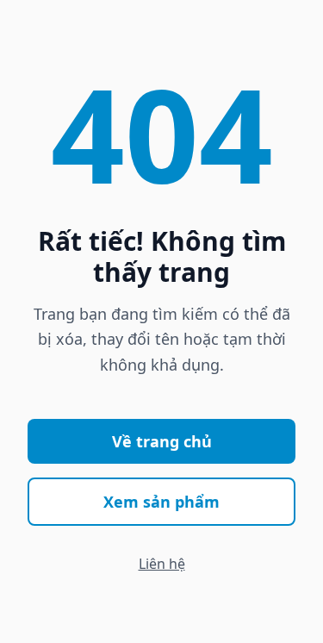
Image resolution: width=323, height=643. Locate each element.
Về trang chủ (162, 441)
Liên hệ (162, 563)
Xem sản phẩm (161, 501)
